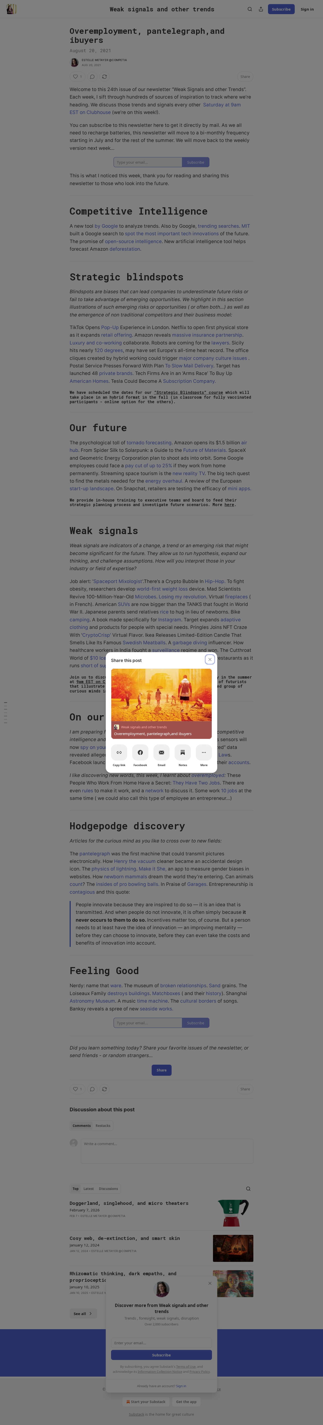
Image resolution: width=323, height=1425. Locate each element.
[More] (204, 752)
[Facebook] (140, 752)
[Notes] (183, 752)
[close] (210, 659)
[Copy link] (119, 752)
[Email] (161, 752)
